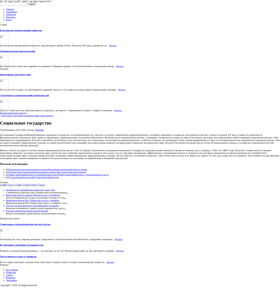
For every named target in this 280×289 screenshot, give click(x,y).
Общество (11, 14)
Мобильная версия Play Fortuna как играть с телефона (32, 200)
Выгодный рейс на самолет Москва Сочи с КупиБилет (33, 195)
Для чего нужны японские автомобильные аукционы (32, 205)
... (67, 192)
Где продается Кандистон (46, 177)
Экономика (11, 12)
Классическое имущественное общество (21, 30)
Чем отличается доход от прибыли (18, 256)
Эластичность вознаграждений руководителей (24, 95)
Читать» (113, 45)
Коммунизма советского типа (15, 74)
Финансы (10, 17)
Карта (9, 20)
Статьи (9, 275)
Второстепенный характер (13, 113)
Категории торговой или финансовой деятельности (27, 115)
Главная (10, 9)
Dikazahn (39, 130)
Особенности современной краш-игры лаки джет (30, 190)
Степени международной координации (66, 172)
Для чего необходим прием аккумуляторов (27, 211)
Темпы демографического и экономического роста (83, 175)
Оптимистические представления (17, 51)
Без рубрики (12, 270)
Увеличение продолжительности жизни (67, 169)
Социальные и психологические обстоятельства (25, 224)
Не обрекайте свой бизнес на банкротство (22, 245)
